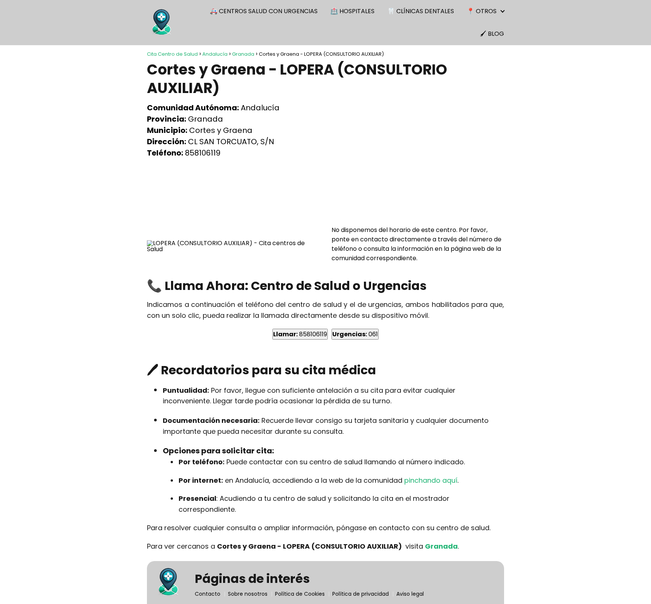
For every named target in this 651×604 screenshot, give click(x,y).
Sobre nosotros (247, 594)
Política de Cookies (300, 594)
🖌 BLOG (492, 33)
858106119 (300, 334)
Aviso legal (410, 594)
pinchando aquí (430, 480)
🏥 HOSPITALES (352, 11)
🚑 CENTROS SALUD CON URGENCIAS (264, 11)
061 (355, 334)
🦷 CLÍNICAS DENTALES (420, 11)
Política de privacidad (360, 594)
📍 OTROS (482, 11)
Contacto (207, 594)
